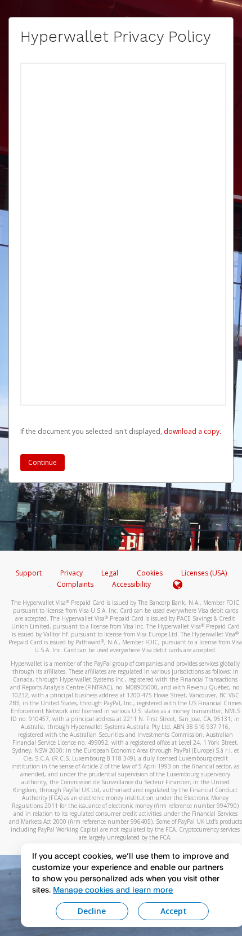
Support (29, 573)
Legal (109, 573)
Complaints (76, 584)
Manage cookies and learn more (113, 889)
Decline (92, 911)
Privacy (71, 573)
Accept (173, 911)
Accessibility (131, 584)
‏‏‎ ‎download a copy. (191, 431)
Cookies (150, 573)
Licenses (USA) (204, 573)
